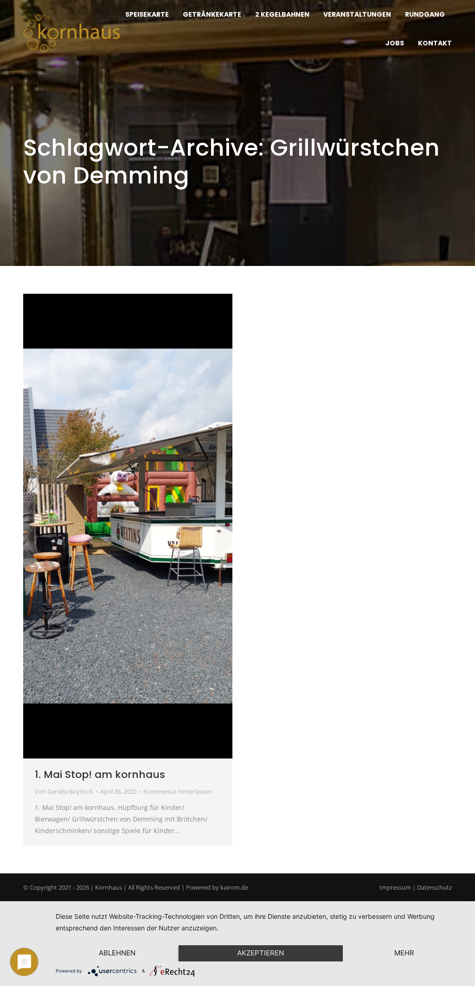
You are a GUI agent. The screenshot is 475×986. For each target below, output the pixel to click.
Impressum (395, 887)
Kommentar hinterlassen (177, 791)
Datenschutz (434, 887)
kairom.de (234, 887)
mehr (404, 952)
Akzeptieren (260, 952)
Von (64, 791)
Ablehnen (117, 952)
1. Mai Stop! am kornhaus (100, 774)
